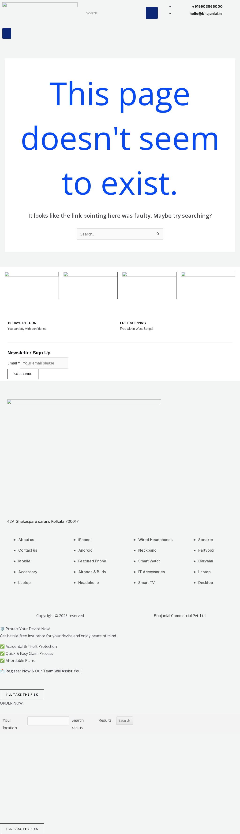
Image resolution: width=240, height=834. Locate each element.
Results (105, 720)
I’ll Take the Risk (22, 694)
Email (14, 363)
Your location (10, 724)
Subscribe (23, 374)
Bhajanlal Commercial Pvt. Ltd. (180, 615)
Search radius (78, 724)
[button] (6, 33)
